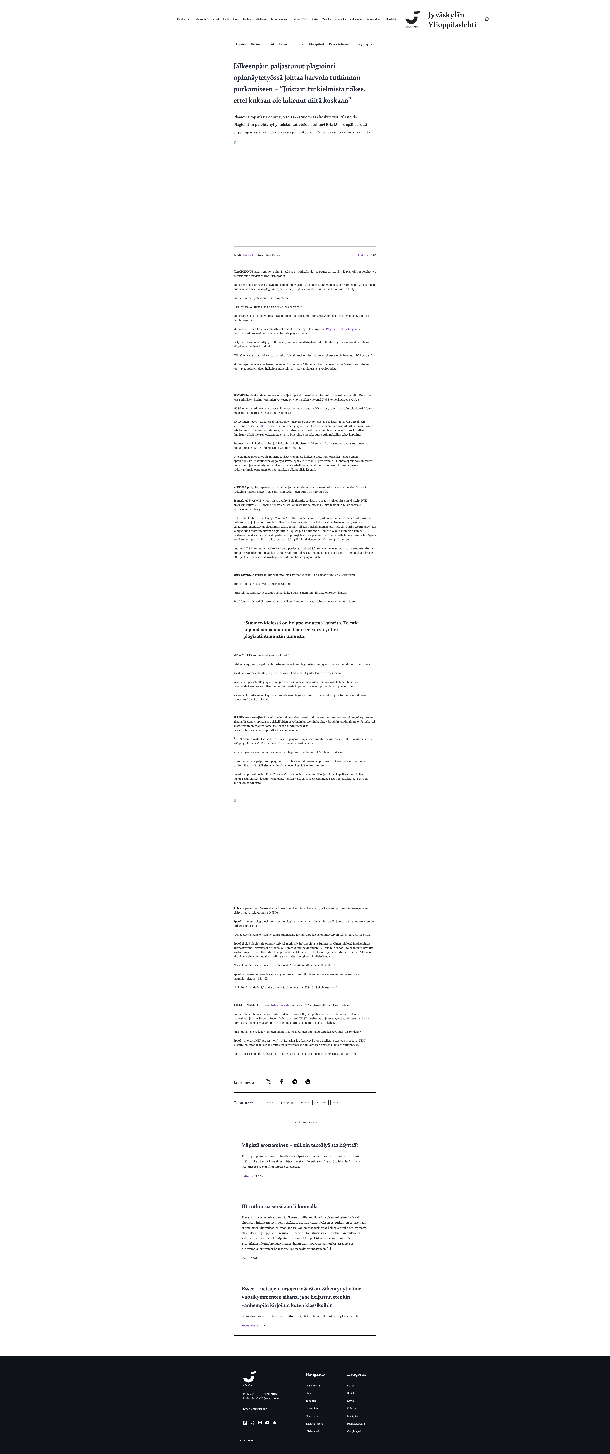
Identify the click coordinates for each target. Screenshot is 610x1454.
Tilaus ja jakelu (314, 1423)
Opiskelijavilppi (287, 1102)
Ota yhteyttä (364, 44)
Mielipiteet (316, 44)
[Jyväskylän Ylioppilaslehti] (249, 1384)
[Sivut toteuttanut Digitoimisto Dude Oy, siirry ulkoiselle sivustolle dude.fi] (247, 1441)
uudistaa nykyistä (278, 1005)
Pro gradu (321, 1102)
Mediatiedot (312, 1416)
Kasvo (283, 44)
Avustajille (312, 1408)
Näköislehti (312, 1431)
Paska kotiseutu (340, 44)
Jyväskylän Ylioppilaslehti (452, 19)
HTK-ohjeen (268, 426)
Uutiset (256, 44)
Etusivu (241, 44)
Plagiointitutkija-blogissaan (344, 329)
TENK (335, 1102)
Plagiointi (305, 1102)
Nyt (244, 1258)
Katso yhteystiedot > (256, 1409)
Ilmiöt (270, 44)
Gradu (270, 1102)
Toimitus (311, 1400)
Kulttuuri (298, 44)
